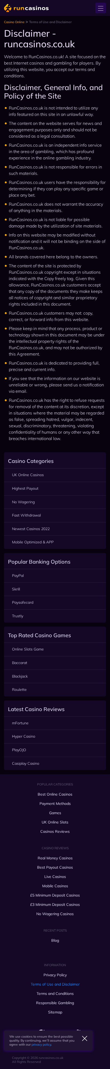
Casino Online (14, 22)
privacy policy (41, 1044)
